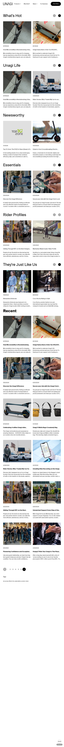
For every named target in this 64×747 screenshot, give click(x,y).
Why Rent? (27, 4)
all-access (5, 581)
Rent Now (56, 4)
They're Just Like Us (20, 264)
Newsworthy (13, 115)
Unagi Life (11, 65)
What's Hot (12, 15)
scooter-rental (24, 581)
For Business (44, 4)
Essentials (12, 165)
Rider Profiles (14, 214)
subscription (18, 581)
